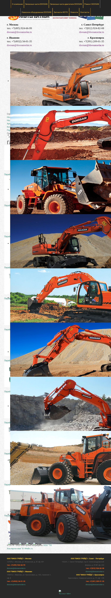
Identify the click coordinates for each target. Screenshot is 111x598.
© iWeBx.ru (27, 548)
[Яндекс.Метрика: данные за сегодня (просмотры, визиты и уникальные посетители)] (65, 592)
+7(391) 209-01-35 (94, 41)
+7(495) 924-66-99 (22, 28)
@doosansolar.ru (95, 45)
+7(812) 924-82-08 (94, 28)
